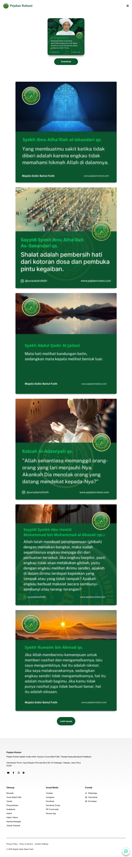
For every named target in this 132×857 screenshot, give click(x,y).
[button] (66, 721)
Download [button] (66, 61)
